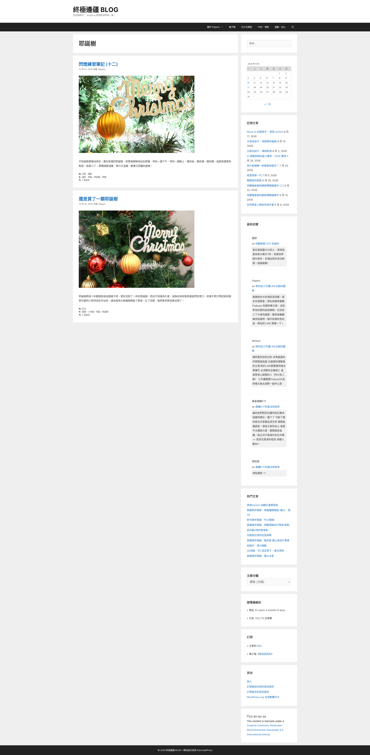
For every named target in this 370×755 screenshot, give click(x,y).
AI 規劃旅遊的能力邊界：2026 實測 (266, 156)
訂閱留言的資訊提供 (258, 691)
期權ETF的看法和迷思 (268, 406)
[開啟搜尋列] (292, 27)
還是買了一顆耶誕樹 (98, 198)
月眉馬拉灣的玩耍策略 (259, 535)
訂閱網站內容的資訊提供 (260, 686)
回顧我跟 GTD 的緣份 (267, 243)
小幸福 (91, 312)
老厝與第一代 (254, 175)
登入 (249, 681)
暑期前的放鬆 (254, 180)
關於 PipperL (213, 27)
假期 (84, 312)
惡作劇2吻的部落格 (257, 530)
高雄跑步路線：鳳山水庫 (260, 555)
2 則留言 (86, 315)
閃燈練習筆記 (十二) (98, 64)
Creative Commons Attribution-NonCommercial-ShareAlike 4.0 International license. (265, 730)
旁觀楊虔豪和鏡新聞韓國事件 (263, 195)
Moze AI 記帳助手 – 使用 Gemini (265, 131)
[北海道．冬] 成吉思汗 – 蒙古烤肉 (265, 550)
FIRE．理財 (263, 27)
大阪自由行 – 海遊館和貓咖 (262, 141)
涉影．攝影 (87, 174)
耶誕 (90, 177)
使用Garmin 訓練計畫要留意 (262, 505)
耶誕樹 (97, 177)
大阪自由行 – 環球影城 (259, 151)
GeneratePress (204, 750)
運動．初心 (280, 27)
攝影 (84, 177)
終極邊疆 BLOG (95, 10)
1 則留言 (86, 180)
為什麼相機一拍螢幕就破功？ (263, 165)
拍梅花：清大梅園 (257, 545)
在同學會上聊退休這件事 (260, 204)
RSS (259, 645)
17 (248, 87)
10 (248, 83)
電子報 (232, 27)
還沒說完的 (265, 654)
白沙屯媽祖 (246, 27)
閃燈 (104, 177)
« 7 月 (267, 104)
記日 (84, 308)
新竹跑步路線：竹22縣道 (260, 519)
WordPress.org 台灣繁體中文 (263, 697)
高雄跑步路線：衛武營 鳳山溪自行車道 (268, 540)
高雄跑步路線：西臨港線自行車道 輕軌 (268, 524)
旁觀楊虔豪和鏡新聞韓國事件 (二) (265, 185)
